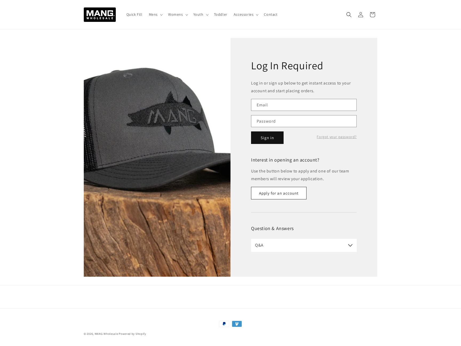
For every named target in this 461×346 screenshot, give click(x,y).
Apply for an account (279, 193)
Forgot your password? (337, 137)
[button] (155, 14)
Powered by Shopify (132, 334)
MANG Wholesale (106, 334)
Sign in (267, 137)
